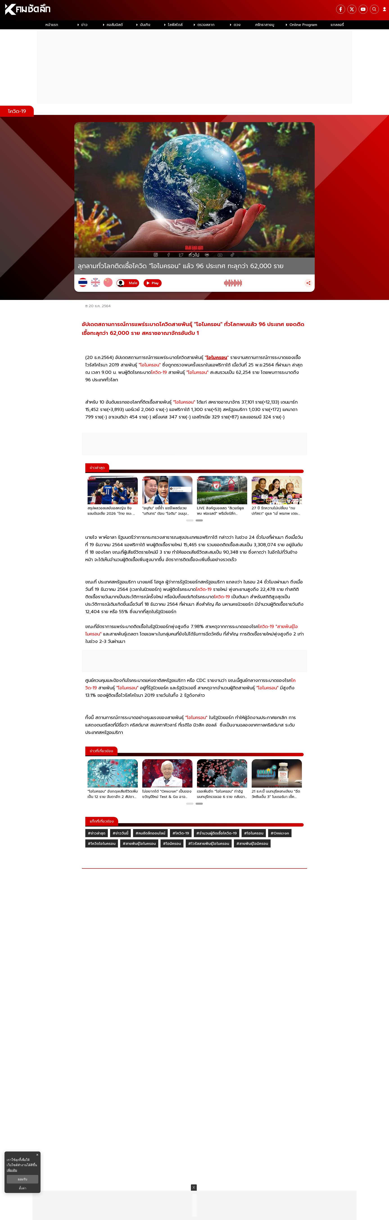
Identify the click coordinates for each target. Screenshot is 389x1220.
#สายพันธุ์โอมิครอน (252, 843)
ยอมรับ (22, 1179)
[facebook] (340, 9)
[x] (351, 9)
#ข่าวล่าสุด (96, 833)
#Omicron (280, 833)
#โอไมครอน (253, 833)
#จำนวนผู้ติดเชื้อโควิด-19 (216, 833)
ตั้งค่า (22, 1188)
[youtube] (363, 9)
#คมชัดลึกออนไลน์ (150, 833)
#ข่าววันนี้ (120, 833)
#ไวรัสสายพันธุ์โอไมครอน (208, 843)
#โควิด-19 (180, 833)
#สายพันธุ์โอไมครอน (139, 843)
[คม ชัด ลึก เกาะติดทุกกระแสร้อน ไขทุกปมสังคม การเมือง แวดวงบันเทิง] (194, 10)
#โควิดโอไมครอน (101, 843)
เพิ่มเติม (12, 1170)
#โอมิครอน (172, 843)
